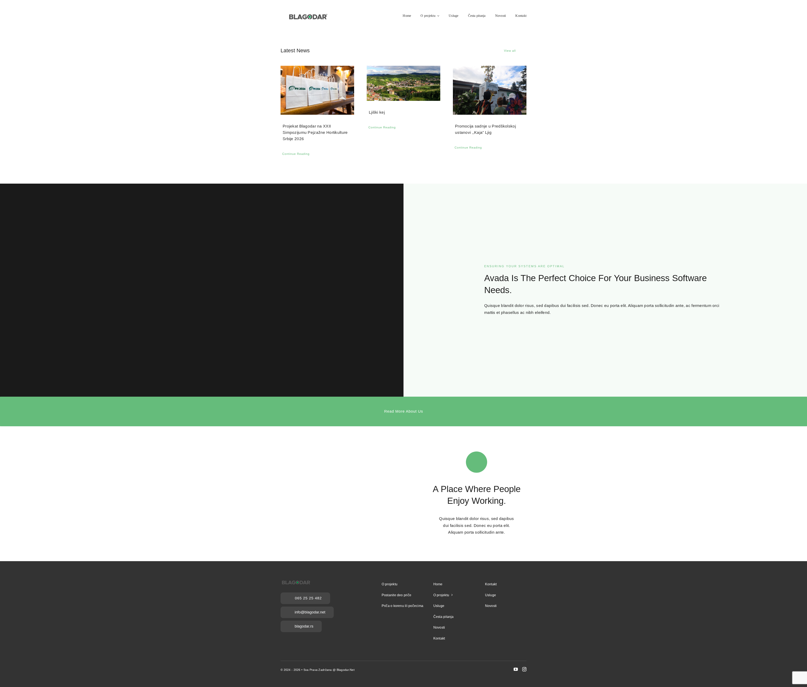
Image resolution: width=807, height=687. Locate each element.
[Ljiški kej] (403, 83)
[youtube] (516, 669)
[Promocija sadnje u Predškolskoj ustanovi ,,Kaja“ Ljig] (489, 90)
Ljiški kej (377, 112)
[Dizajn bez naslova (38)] (308, 10)
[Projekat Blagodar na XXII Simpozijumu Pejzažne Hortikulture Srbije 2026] (317, 90)
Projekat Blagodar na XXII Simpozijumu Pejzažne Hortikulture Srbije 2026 (315, 132)
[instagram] (524, 669)
